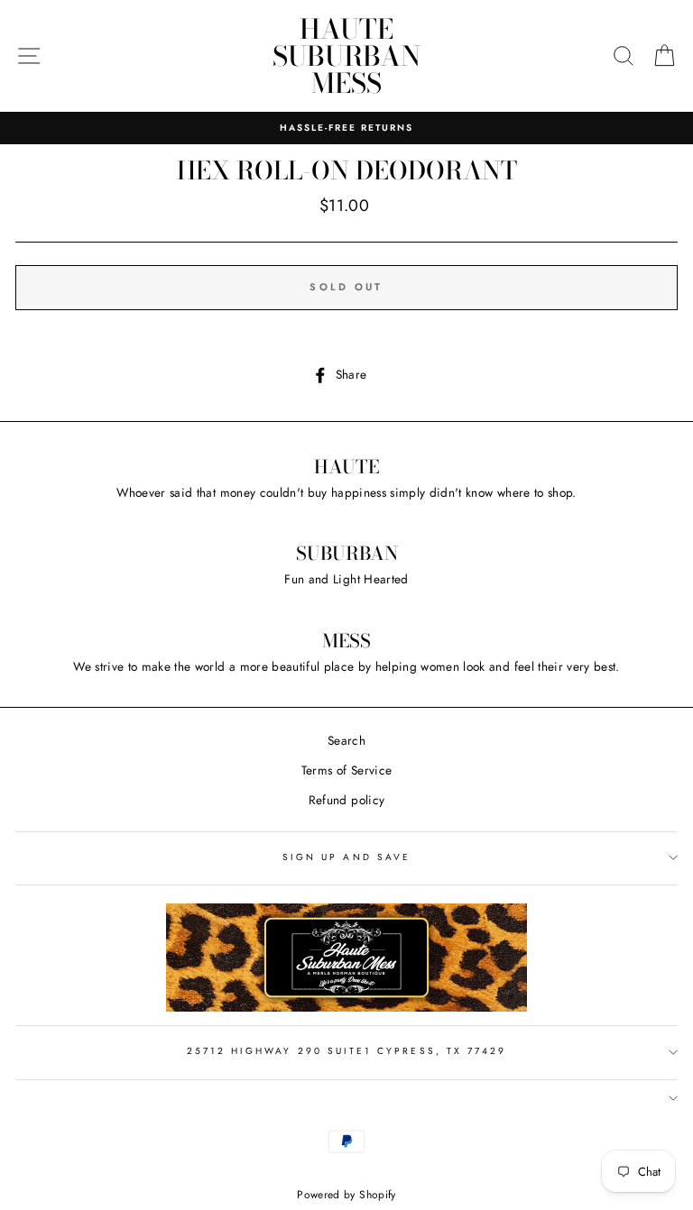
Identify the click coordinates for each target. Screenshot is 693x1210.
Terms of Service (346, 770)
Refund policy (346, 800)
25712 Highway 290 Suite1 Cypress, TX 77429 (347, 1051)
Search (346, 740)
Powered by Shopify (346, 1195)
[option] (346, 128)
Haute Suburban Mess (346, 56)
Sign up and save (346, 857)
